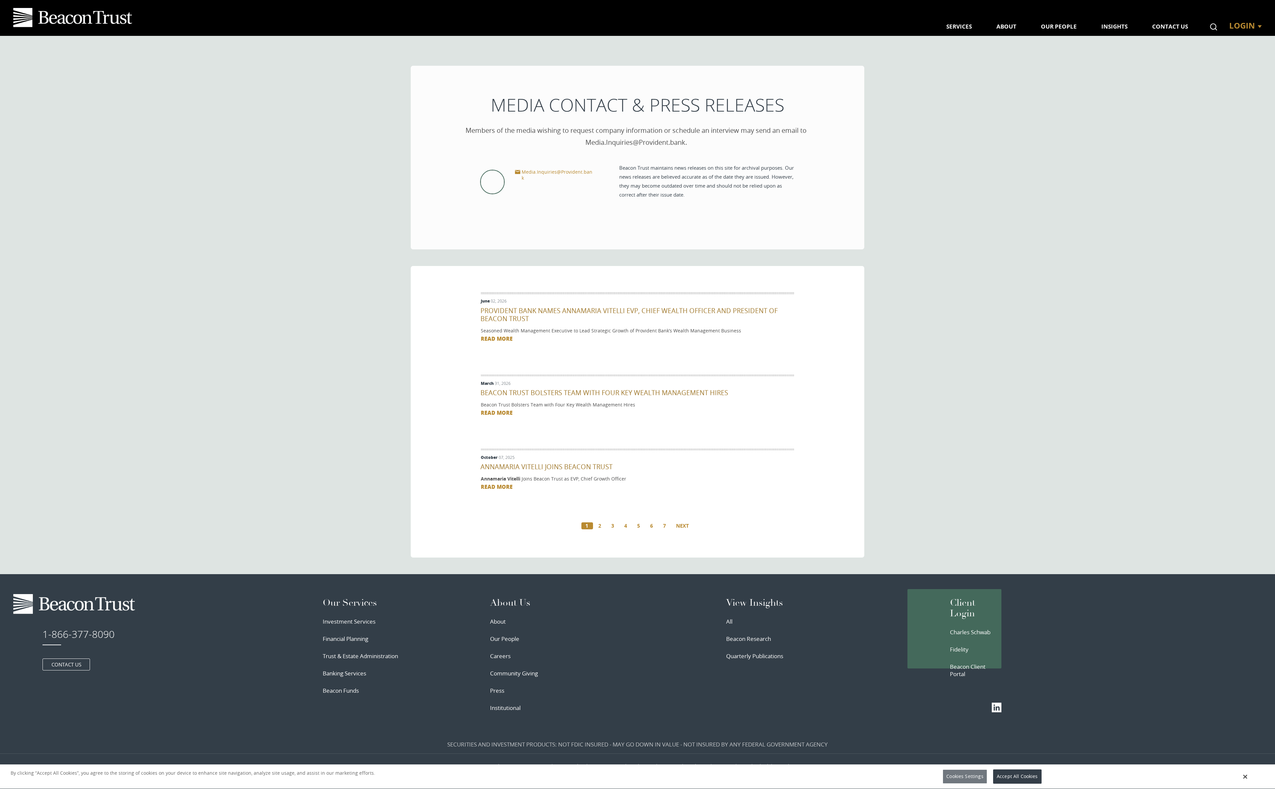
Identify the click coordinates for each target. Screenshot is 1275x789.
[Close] (1245, 777)
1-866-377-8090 (78, 634)
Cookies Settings (964, 776)
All (729, 621)
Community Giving (514, 673)
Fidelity (959, 649)
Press (497, 690)
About (498, 621)
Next (682, 525)
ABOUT (1006, 26)
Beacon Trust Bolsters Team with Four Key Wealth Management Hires (604, 392)
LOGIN (1242, 25)
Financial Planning (345, 639)
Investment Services (349, 621)
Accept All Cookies (1017, 776)
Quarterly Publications (754, 656)
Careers (500, 656)
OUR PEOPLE (1059, 26)
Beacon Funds (341, 690)
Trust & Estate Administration (360, 656)
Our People (504, 639)
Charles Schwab (970, 632)
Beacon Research (748, 639)
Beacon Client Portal (967, 670)
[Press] (74, 17)
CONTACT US (1170, 26)
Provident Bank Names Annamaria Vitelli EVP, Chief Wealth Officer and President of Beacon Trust (629, 314)
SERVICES (959, 26)
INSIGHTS (1114, 26)
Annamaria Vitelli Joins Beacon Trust (546, 466)
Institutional (505, 708)
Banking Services (344, 673)
